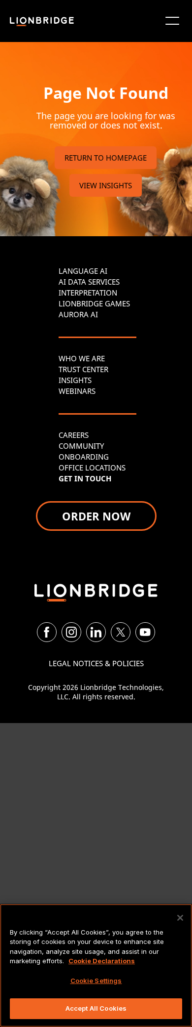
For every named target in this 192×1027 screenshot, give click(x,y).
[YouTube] (145, 632)
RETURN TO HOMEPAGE (105, 158)
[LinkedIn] (96, 632)
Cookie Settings (96, 980)
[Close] (180, 918)
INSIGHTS (75, 380)
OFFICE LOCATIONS (92, 467)
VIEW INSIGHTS (105, 185)
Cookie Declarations (101, 961)
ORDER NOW (96, 516)
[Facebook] (47, 632)
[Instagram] (71, 632)
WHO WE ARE (82, 358)
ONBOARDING (84, 457)
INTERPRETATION (88, 293)
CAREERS (74, 435)
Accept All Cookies (96, 1008)
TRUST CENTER (83, 369)
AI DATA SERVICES (89, 282)
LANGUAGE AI (83, 271)
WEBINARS (77, 391)
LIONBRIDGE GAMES (94, 303)
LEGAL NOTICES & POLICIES (96, 663)
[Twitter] (120, 632)
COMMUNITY (81, 446)
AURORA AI (78, 314)
